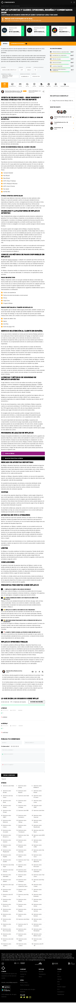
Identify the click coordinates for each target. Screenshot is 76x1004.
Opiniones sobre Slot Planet (39, 831)
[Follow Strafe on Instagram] (29, 997)
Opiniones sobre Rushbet (38, 915)
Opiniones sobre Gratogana (22, 880)
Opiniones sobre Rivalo (7, 801)
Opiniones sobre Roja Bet (39, 880)
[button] (71, 2)
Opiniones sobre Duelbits (7, 860)
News (40, 976)
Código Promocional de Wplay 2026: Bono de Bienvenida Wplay (63, 100)
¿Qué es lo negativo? (8, 764)
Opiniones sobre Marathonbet (38, 826)
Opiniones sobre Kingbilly (7, 855)
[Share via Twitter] (42, 671)
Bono (5, 86)
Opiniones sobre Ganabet (7, 900)
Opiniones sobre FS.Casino (38, 796)
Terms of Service (24, 985)
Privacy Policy (24, 982)
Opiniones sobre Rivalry (7, 920)
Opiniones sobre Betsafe (22, 900)
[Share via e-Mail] (32, 671)
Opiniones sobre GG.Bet (38, 905)
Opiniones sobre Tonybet (22, 934)
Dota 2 (59, 976)
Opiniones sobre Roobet (38, 791)
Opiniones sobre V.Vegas (22, 890)
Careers (22, 976)
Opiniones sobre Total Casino (39, 875)
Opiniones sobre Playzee (38, 890)
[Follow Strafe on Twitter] (23, 997)
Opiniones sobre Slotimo (22, 855)
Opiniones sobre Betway (22, 786)
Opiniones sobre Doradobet (38, 925)
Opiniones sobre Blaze (23, 919)
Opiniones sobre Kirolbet (22, 875)
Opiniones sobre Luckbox (22, 944)
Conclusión (56, 86)
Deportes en (48, 86)
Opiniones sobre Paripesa (38, 900)
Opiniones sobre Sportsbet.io (22, 816)
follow (22, 995)
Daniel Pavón (57, 127)
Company (23, 969)
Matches (41, 971)
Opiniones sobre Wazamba (7, 890)
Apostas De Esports (5, 6)
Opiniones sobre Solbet (7, 925)
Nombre (4, 742)
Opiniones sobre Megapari (22, 910)
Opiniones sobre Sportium (38, 910)
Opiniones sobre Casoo (38, 855)
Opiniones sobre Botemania (22, 930)
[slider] (5, 702)
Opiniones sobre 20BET (7, 816)
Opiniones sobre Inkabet (7, 806)
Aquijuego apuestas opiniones (28, 384)
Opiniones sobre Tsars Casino (23, 860)
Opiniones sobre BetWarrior (38, 786)
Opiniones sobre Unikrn (38, 939)
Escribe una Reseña (36, 702)
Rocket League (61, 986)
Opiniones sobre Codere (7, 826)
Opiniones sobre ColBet (38, 846)
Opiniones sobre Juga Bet (8, 885)
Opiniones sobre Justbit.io (7, 944)
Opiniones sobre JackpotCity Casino (22, 885)
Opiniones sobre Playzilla (22, 905)
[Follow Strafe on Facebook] (26, 997)
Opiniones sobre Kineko (22, 915)
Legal (22, 980)
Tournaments (42, 974)
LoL (58, 974)
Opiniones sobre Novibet (7, 791)
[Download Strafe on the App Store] (6, 986)
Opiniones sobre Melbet (23, 939)
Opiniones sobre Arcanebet (7, 831)
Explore (41, 969)
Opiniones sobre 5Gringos (38, 841)
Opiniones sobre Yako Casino (23, 836)
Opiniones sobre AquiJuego (22, 850)
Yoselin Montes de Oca (60, 122)
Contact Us (23, 974)
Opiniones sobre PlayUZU (22, 791)
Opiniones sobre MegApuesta (7, 850)
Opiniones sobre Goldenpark (38, 870)
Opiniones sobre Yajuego (7, 934)
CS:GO (59, 971)
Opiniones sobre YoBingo (22, 821)
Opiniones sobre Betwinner (7, 821)
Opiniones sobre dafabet (7, 880)
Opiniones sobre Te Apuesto (23, 925)
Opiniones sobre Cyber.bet (38, 816)
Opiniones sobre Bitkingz (22, 865)
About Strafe (23, 971)
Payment (20, 86)
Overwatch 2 (60, 992)
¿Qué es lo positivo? (8, 754)
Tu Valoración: (5, 746)
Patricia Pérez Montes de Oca (12, 91)
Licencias (34, 86)
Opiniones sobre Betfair (7, 915)
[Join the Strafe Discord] (21, 997)
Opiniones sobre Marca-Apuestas (7, 930)
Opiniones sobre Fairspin (7, 811)
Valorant (59, 979)
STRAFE (3, 971)
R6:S (58, 981)
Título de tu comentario (8, 749)
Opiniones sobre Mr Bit (38, 944)
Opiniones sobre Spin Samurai (8, 870)
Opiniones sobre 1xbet (23, 795)
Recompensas (41, 86)
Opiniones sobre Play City (23, 895)
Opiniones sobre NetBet (22, 826)
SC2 (58, 989)
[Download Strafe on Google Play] (6, 990)
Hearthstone (60, 994)
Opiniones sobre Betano (22, 801)
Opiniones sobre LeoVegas (22, 806)
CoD (58, 984)
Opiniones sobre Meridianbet (38, 930)
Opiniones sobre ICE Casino (8, 895)
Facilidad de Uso (12, 86)
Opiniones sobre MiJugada (22, 846)
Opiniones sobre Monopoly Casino (22, 870)
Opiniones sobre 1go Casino (8, 796)
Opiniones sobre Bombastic (38, 895)
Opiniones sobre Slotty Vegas (8, 865)
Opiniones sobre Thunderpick (22, 831)
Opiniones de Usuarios (64, 86)
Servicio (27, 86)
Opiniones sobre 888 (23, 810)
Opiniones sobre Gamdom (7, 841)
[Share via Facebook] (39, 671)
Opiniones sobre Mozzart (22, 841)
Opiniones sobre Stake (8, 785)
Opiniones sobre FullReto (7, 846)
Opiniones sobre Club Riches (39, 850)
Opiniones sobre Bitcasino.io (7, 836)
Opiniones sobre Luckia (38, 801)
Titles (59, 969)
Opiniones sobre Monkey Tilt (7, 905)
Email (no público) (29, 742)
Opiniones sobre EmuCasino (38, 865)
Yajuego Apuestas (12, 259)
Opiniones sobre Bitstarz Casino (38, 934)
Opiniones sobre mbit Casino (8, 939)
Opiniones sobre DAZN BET (39, 836)
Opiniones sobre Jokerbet (38, 821)
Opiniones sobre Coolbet (38, 885)
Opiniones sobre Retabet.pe (7, 910)
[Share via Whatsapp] (36, 671)
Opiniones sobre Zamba (38, 920)
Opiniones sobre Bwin (39, 810)
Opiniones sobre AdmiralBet (7, 875)
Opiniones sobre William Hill (38, 860)
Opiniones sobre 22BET (38, 806)
